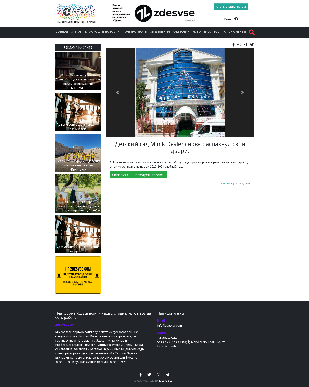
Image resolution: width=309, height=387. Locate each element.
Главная (61, 32)
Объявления (160, 32)
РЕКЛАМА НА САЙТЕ (78, 47)
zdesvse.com (166, 381)
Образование (225, 183)
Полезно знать (134, 32)
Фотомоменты (234, 32)
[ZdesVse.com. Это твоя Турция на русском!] (78, 234)
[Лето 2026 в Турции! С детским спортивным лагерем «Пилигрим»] (78, 152)
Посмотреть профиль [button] (149, 175)
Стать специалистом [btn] (231, 7)
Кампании (181, 32)
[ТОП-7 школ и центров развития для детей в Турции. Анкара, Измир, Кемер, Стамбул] (78, 193)
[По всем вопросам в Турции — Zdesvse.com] (78, 112)
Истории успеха (205, 32)
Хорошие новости (104, 32)
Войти (229, 19)
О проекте (79, 32)
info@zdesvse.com (169, 325)
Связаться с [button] (120, 175)
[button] (117, 92)
